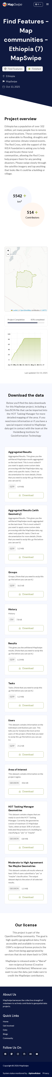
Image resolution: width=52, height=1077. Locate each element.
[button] (8, 250)
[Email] (36, 1054)
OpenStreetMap (25, 310)
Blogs (5, 1034)
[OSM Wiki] (30, 1054)
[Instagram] (18, 1054)
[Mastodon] (11, 1054)
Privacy (46, 1073)
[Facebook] (5, 1054)
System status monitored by (15, 1073)
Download (27, 495)
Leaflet (15, 310)
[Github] (24, 1054)
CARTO (44, 310)
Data (5, 1030)
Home (5, 1021)
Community (26, 3)
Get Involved (8, 1025)
